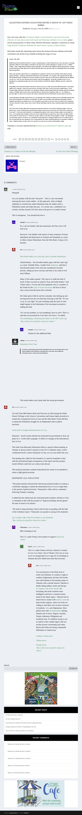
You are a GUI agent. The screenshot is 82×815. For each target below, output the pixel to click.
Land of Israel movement (42, 287)
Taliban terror (41, 640)
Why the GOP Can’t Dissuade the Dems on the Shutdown (20, 730)
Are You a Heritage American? (13, 719)
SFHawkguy (23, 527)
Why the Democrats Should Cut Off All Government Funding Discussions (23, 723)
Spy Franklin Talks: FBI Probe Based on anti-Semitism (32, 518)
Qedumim (54, 265)
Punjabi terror (41, 645)
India (47, 608)
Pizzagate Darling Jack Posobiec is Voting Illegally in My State (21, 726)
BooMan (10, 744)
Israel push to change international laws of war (29, 430)
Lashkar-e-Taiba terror (44, 636)
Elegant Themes (13, 813)
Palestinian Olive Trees (28, 344)
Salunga (22, 340)
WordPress (26, 813)
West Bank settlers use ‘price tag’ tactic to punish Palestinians (43, 256)
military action (61, 600)
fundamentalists (55, 611)
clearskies (10, 758)
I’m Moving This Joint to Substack (14, 715)
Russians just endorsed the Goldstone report (52, 126)
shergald (34, 29)
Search (6, 665)
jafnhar (9, 765)
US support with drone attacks (47, 589)
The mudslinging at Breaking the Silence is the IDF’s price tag (43, 318)
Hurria (30, 546)
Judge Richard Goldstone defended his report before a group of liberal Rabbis (36, 45)
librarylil (10, 751)
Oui (21, 249)
